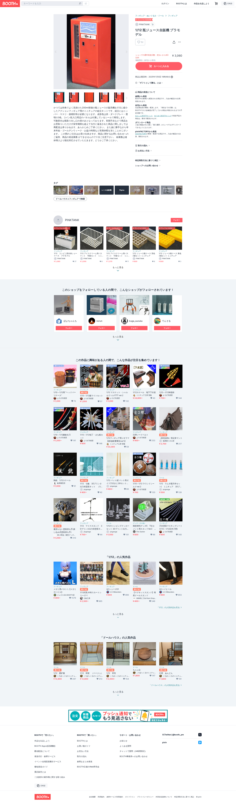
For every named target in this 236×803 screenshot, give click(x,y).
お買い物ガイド (83, 746)
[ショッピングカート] (216, 3)
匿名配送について (42, 751)
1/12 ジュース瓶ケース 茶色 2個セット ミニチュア (144, 254)
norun (99, 321)
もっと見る (118, 336)
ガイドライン (130, 797)
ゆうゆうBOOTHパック (163, 116)
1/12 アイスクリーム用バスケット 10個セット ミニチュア (117, 254)
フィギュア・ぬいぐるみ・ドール (149, 15)
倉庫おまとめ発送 (84, 761)
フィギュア (173, 15)
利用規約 (101, 797)
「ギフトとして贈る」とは (149, 83)
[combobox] (52, 3)
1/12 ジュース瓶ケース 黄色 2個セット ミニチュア (170, 254)
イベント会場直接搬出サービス (47, 761)
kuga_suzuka (135, 321)
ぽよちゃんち (70, 321)
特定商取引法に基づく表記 (146, 160)
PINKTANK (72, 220)
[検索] (80, 4)
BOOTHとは (181, 4)
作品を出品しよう (201, 4)
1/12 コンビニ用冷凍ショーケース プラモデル (65, 254)
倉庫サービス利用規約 (115, 797)
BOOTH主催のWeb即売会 (88, 766)
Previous (56, 52)
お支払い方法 (143, 150)
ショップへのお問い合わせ (146, 165)
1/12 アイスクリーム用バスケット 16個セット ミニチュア (91, 254)
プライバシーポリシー (145, 797)
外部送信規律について (164, 797)
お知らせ (123, 741)
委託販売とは (40, 772)
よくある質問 (125, 746)
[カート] (152, 24)
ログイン (165, 4)
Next (126, 52)
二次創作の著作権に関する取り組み (49, 777)
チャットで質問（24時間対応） (133, 751)
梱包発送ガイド (41, 766)
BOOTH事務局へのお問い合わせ (134, 756)
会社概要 (92, 797)
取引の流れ (143, 145)
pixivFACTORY (140, 134)
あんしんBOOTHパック (144, 116)
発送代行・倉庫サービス (44, 756)
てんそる (166, 321)
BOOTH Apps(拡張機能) (44, 746)
